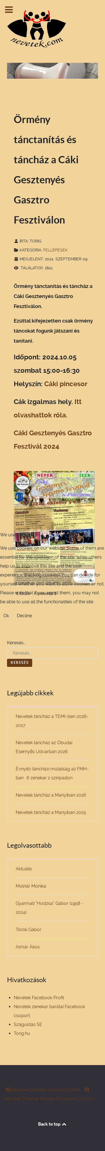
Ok (6, 615)
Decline (24, 615)
